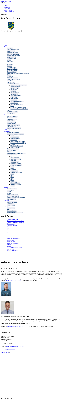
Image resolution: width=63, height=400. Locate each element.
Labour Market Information (17, 141)
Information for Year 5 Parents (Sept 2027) (18, 73)
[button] (7, 14)
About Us (6, 46)
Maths (12, 177)
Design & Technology (16, 165)
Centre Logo (7, 129)
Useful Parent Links (9, 11)
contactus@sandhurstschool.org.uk (15, 346)
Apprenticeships (14, 137)
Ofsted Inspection (11, 58)
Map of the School (12, 119)
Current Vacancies (12, 202)
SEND (9, 191)
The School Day (14, 88)
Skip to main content (6, 1)
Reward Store (14, 98)
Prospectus (10, 61)
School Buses (14, 94)
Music (12, 180)
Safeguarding (10, 190)
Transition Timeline (15, 86)
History (12, 174)
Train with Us (10, 203)
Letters (5, 5)
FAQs (8, 209)
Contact (6, 206)
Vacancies (6, 200)
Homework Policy (12, 72)
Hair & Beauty (14, 171)
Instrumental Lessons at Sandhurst (19, 109)
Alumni (12, 135)
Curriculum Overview (13, 149)
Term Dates (7, 7)
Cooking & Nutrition (15, 163)
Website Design (5, 352)
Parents (6, 63)
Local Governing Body (16, 104)
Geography (13, 169)
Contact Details (11, 208)
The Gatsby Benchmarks (16, 146)
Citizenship (13, 160)
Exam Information (12, 70)
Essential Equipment (12, 116)
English (12, 168)
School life (10, 227)
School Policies (14, 103)
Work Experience (15, 147)
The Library (13, 100)
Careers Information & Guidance (15, 134)
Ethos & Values (11, 51)
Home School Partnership (17, 101)
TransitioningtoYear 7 (13, 219)
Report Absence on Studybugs (15, 212)
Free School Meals (12, 188)
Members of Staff (11, 57)
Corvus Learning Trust (13, 49)
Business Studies (14, 157)
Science (12, 186)
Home (5, 45)
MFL (11, 178)
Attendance (10, 64)
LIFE (11, 175)
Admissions (10, 48)
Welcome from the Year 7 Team (18, 85)
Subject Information (12, 154)
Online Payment (8, 10)
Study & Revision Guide (13, 79)
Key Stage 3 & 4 (11, 150)
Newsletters (10, 76)
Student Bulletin (11, 123)
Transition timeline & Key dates (15, 222)
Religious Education (15, 184)
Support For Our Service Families (16, 197)
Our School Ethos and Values (18, 107)
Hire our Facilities (11, 211)
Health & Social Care (16, 172)
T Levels (12, 144)
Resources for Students (13, 196)
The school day (11, 224)
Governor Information (13, 54)
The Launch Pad (11, 199)
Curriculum (13, 91)
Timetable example (12, 225)
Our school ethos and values (14, 247)
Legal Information (10, 349)
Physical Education (15, 183)
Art (11, 156)
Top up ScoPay (11, 82)
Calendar (9, 66)
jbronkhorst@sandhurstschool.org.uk (16, 326)
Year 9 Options (11, 113)
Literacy (9, 151)
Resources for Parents (12, 194)
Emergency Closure (12, 69)
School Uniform (14, 92)
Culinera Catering (11, 67)
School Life (13, 89)
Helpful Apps (13, 97)
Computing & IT (14, 162)
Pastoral (9, 193)
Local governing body (13, 243)
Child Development (15, 159)
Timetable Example (15, 95)
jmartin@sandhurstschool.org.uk (14, 280)
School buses (10, 232)
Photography (13, 181)
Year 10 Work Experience (14, 128)
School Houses (11, 120)
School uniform (11, 229)
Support (6, 187)
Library (9, 244)
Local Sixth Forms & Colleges (18, 143)
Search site (3, 398)
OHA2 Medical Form (12, 78)
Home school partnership (13, 238)
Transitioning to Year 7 (13, 83)
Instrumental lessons (12, 250)
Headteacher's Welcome (13, 55)
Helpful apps (10, 240)
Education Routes (15, 138)
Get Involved (13, 140)
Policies (9, 60)
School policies (11, 241)
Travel (8, 110)
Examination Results (12, 52)
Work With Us (11, 205)
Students (6, 114)
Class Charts (7, 8)
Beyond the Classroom (13, 132)
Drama (12, 166)
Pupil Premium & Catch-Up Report (16, 153)
